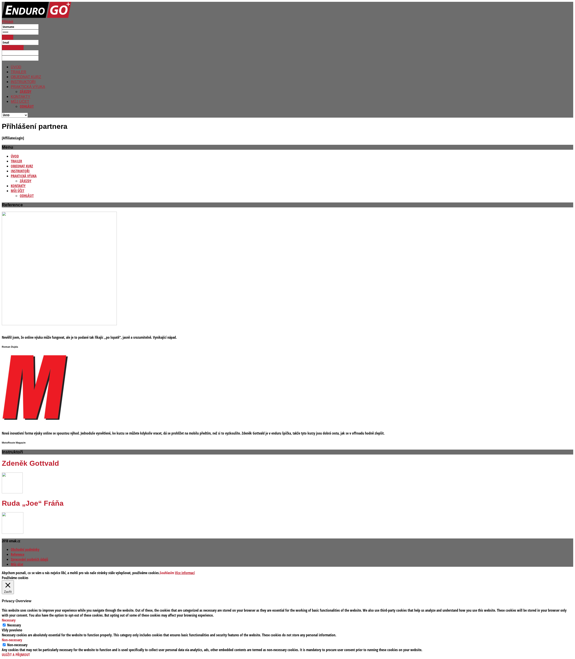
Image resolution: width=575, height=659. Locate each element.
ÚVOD (16, 67)
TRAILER (18, 72)
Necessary (14, 625)
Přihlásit (7, 21)
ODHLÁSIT (27, 106)
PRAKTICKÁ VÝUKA (28, 87)
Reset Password (13, 47)
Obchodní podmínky (25, 549)
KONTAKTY (20, 97)
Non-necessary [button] (12, 639)
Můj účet (17, 564)
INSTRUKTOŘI (23, 82)
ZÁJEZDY (25, 91)
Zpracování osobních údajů (29, 559)
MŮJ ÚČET (20, 101)
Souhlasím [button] (167, 572)
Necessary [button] (8, 620)
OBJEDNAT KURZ (26, 77)
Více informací (185, 572)
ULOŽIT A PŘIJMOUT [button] (16, 654)
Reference (17, 554)
